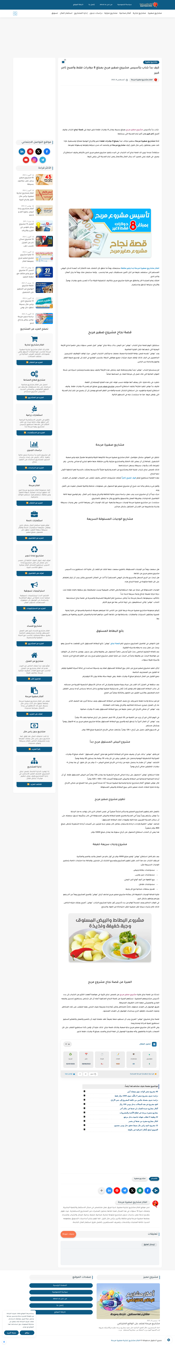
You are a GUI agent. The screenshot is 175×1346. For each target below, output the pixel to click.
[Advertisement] (87, 38)
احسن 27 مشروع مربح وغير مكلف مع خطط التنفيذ (25, 274)
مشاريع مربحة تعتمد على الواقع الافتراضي (138, 1324)
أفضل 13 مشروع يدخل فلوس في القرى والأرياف (26, 227)
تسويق (55, 13)
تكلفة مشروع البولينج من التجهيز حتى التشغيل (25, 289)
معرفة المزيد (11, 1333)
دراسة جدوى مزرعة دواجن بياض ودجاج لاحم (26, 320)
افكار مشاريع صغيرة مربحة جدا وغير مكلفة (140, 269)
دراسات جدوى (96, 13)
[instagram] (34, 160)
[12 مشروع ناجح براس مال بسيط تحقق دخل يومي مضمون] (44, 302)
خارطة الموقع (78, 5)
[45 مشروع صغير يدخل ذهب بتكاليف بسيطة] (44, 179)
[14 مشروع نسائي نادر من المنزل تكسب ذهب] (44, 241)
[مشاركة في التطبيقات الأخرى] (101, 1190)
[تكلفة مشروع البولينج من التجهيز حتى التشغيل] (44, 287)
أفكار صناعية (125, 13)
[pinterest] (30, 151)
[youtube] (26, 160)
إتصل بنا (92, 5)
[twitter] (38, 151)
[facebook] (47, 151)
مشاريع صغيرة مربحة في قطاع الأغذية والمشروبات (139, 1113)
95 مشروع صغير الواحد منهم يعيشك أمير (142, 1092)
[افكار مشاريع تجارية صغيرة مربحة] (149, 5)
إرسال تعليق (149, 1245)
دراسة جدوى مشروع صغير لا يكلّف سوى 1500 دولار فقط (136, 1096)
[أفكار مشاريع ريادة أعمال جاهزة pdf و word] (44, 210)
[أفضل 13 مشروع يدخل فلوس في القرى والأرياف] (44, 225)
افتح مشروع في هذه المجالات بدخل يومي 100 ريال (139, 1104)
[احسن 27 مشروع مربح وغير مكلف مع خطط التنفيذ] (44, 272)
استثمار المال (66, 13)
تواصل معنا (68, 1074)
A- (79, 1074)
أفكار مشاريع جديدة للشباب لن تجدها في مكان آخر (139, 1108)
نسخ (92, 1074)
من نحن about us (106, 5)
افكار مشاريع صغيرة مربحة (142, 80)
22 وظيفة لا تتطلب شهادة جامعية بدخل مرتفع (141, 1117)
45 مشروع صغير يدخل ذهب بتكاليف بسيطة (26, 181)
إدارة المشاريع (81, 13)
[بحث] (15, 14)
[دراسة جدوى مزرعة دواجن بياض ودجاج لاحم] (44, 318)
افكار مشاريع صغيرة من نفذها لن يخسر (143, 1121)
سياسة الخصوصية (124, 5)
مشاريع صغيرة (155, 13)
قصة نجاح (115, 644)
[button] (148, 1190)
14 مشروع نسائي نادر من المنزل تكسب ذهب (26, 243)
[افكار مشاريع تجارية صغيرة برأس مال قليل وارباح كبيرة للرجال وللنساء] (44, 194)
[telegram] (42, 160)
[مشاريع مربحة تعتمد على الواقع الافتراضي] (128, 1301)
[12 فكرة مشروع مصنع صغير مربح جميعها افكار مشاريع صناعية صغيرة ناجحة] (44, 256)
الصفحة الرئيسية (60, 1285)
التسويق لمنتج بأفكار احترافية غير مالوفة (143, 1130)
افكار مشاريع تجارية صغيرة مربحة (125, 1341)
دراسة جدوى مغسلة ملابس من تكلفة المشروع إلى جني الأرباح (134, 1100)
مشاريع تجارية (139, 13)
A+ (85, 1074)
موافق (27, 1333)
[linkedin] (22, 151)
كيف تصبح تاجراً (129, 478)
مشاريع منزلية (110, 13)
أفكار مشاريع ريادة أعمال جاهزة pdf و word (26, 212)
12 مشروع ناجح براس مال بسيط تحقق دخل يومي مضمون (136, 1125)
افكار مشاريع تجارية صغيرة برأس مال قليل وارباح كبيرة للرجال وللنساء (25, 197)
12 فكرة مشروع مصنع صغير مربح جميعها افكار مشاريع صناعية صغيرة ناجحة (26, 259)
